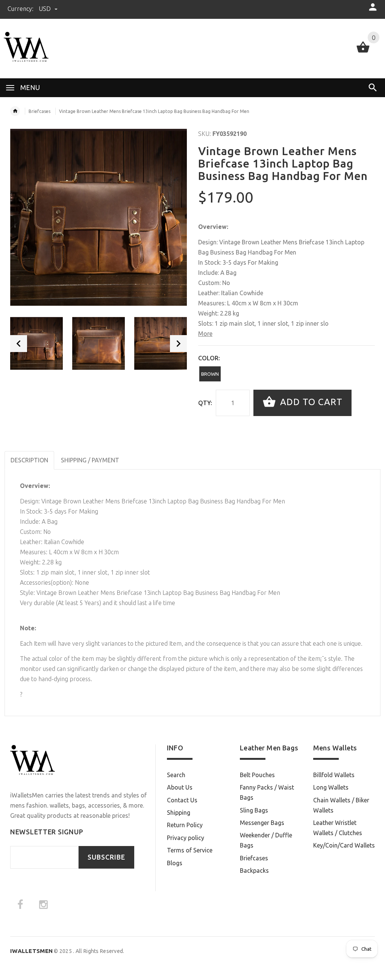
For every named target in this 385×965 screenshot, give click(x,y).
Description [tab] (29, 460)
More (205, 333)
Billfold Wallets (334, 774)
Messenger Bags (262, 822)
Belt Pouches (257, 774)
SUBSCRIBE (106, 857)
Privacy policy (185, 837)
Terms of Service (189, 850)
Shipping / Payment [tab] (90, 460)
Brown (210, 374)
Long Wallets (331, 787)
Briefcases (39, 111)
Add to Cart (310, 402)
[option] (36, 343)
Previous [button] (18, 343)
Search (176, 774)
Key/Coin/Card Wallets (344, 845)
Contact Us (182, 800)
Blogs (174, 863)
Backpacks (254, 870)
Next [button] (178, 343)
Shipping (178, 812)
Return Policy (185, 825)
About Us (179, 787)
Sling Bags (254, 810)
